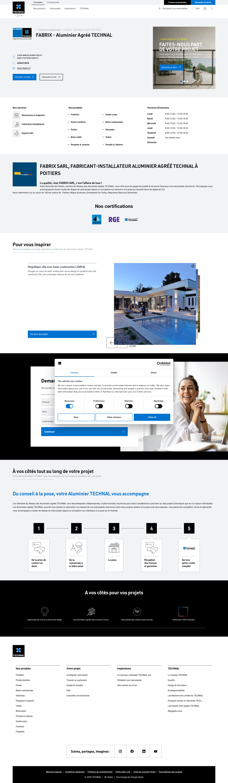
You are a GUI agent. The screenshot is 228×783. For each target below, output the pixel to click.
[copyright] (192, 266)
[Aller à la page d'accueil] (19, 9)
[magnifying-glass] (211, 8)
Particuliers (38, 2)
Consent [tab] (74, 372)
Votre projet (55, 8)
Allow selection (114, 417)
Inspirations (70, 8)
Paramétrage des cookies (170, 772)
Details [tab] (114, 372)
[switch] (99, 406)
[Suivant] (122, 342)
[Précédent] (111, 342)
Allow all (152, 417)
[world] (205, 8)
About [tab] (153, 372)
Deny (76, 417)
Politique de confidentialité (100, 772)
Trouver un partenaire (49, 29)
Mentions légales (54, 772)
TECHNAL (84, 8)
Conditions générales (74, 772)
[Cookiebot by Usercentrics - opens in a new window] (158, 364)
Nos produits (39, 8)
